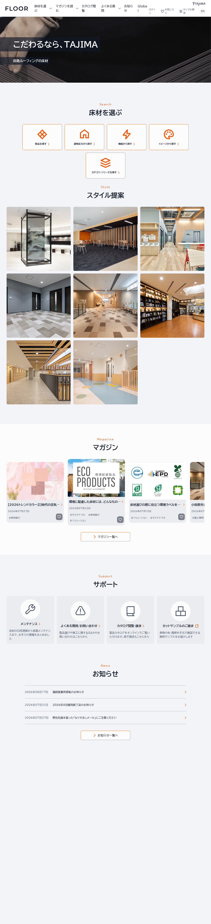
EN (203, 11)
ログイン (152, 11)
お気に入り (169, 11)
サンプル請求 (188, 11)
